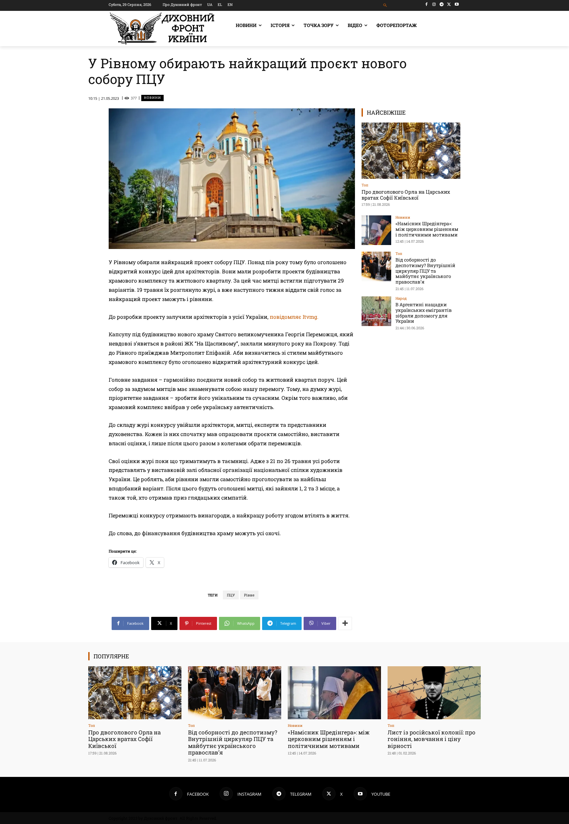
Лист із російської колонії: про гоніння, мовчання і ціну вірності (431, 739)
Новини (152, 98)
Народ (401, 298)
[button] (385, 5)
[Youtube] (456, 4)
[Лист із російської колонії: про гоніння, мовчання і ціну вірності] (434, 692)
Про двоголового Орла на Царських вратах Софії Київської (406, 194)
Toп (365, 185)
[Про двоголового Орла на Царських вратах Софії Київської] (411, 151)
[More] (345, 623)
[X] (449, 4)
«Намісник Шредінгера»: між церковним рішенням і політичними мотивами (426, 229)
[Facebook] (426, 4)
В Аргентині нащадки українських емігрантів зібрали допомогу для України (423, 312)
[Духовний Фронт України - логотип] (162, 28)
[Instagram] (434, 4)
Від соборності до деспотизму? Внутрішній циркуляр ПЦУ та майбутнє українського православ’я (425, 271)
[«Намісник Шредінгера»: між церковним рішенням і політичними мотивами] (376, 230)
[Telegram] (442, 4)
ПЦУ (231, 594)
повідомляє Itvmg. (294, 316)
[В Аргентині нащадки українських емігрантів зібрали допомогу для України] (376, 311)
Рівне (249, 594)
